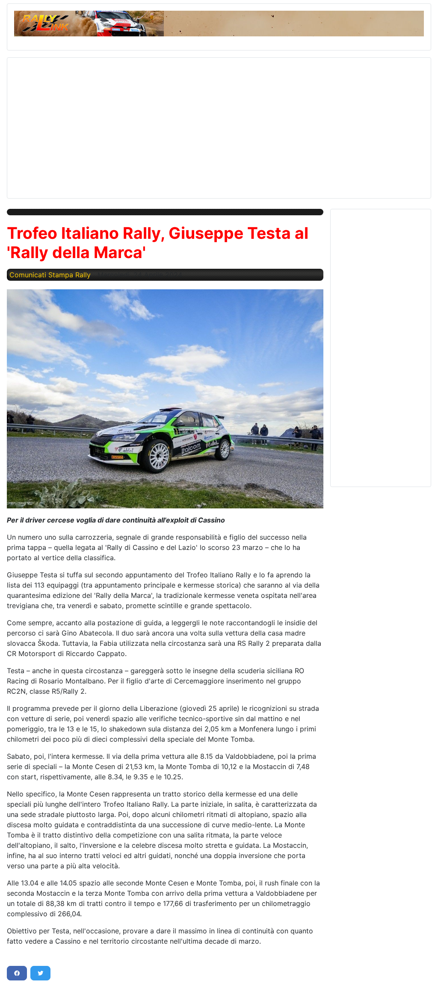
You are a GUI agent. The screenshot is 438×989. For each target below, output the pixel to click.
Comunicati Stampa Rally (50, 274)
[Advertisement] (219, 124)
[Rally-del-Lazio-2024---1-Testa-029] (165, 398)
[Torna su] (423, 973)
